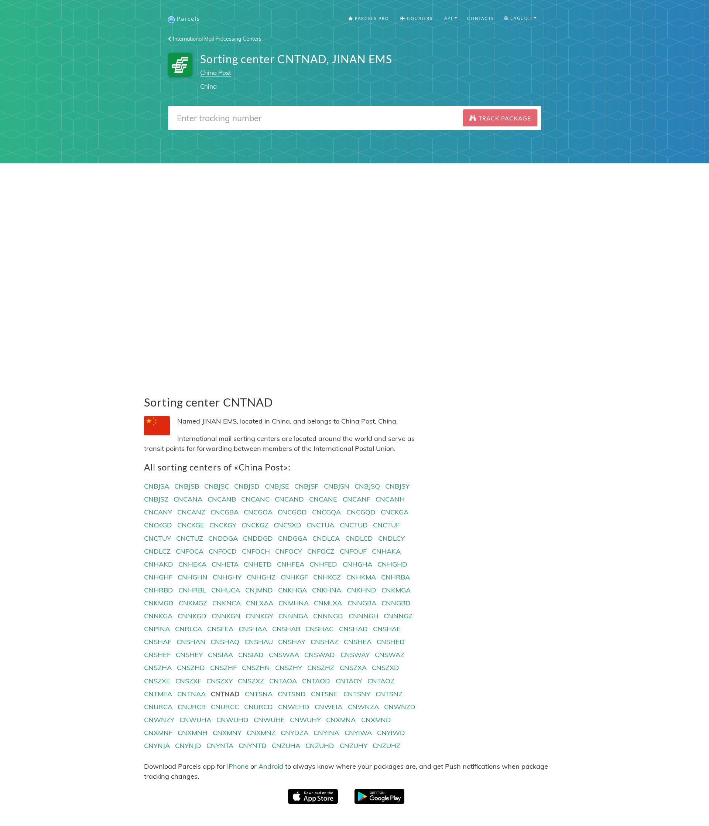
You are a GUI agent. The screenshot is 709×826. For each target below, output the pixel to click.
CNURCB (192, 707)
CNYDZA (294, 732)
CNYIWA (358, 732)
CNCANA (188, 499)
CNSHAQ (224, 642)
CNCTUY (157, 538)
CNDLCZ (157, 551)
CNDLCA (326, 538)
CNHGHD (392, 564)
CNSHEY (189, 654)
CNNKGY (259, 616)
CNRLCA (188, 629)
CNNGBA (361, 603)
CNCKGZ (255, 525)
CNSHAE (387, 629)
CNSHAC (319, 629)
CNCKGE (190, 525)
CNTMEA (158, 694)
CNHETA (225, 564)
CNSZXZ (251, 681)
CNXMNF (158, 732)
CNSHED (391, 642)
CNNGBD (396, 603)
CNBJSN (336, 486)
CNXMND (376, 719)
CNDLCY (391, 538)
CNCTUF (386, 525)
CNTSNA (259, 694)
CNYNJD (188, 745)
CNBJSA (156, 486)
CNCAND (289, 499)
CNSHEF (157, 654)
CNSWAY (355, 654)
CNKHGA (292, 590)
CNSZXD (385, 667)
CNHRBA (395, 577)
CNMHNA (293, 603)
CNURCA (158, 707)
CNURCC (225, 707)
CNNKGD (192, 616)
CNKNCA (226, 603)
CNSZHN (256, 667)
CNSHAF (157, 642)
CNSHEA (357, 642)
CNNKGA (158, 616)
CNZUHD (319, 745)
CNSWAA (284, 654)
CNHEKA (192, 564)
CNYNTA (219, 745)
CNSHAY (291, 642)
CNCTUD (354, 525)
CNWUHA (195, 719)
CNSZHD (191, 667)
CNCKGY (222, 525)
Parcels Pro (371, 18)
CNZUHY (353, 745)
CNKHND (361, 590)
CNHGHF (158, 577)
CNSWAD (319, 654)
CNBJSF (306, 486)
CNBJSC (216, 486)
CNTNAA (191, 694)
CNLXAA (259, 603)
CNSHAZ (324, 642)
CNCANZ (191, 512)
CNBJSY (397, 486)
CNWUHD (232, 719)
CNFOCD (223, 551)
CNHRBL (192, 590)
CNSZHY (288, 667)
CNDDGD (258, 538)
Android (270, 766)
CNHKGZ (327, 577)
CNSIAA (220, 654)
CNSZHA (158, 667)
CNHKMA (361, 577)
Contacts (480, 18)
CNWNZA (363, 707)
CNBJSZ (156, 499)
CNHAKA (386, 551)
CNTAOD (316, 681)
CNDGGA (292, 538)
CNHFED (323, 564)
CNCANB (222, 499)
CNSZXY (219, 681)
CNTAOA (283, 681)
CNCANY (158, 512)
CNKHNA (326, 590)
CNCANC (255, 499)
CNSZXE (157, 681)
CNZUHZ (386, 745)
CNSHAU (258, 642)
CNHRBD (158, 590)
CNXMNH (193, 732)
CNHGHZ (261, 577)
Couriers (419, 18)
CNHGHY (227, 577)
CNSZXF (188, 681)
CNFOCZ (320, 551)
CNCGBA (224, 512)
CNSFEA (220, 629)
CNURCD (258, 707)
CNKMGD (159, 603)
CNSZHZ (320, 667)
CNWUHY (305, 719)
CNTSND (292, 694)
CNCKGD (158, 525)
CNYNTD (253, 745)
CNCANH (390, 499)
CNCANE (323, 499)
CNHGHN (193, 577)
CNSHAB (286, 629)
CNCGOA (258, 512)
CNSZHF (223, 667)
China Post (215, 73)
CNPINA (157, 629)
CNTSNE (324, 694)
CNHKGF (294, 577)
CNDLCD (359, 538)
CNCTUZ (189, 538)
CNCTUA (320, 525)
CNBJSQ (367, 486)
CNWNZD (399, 707)
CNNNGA (293, 616)
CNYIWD (391, 732)
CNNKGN (226, 616)
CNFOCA (189, 551)
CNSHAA (253, 629)
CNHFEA (290, 564)
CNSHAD (353, 629)
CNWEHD (293, 707)
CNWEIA (328, 707)
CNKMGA (396, 590)
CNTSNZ (389, 694)
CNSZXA (353, 667)
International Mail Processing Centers (216, 38)
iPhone (238, 766)
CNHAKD (158, 564)
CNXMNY (227, 732)
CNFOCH (256, 551)
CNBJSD (247, 486)
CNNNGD (328, 616)
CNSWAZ (389, 654)
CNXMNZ (261, 732)
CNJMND (259, 590)
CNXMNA (341, 719)
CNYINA (326, 732)
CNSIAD (251, 654)
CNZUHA (286, 745)
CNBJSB (186, 486)
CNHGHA (357, 564)
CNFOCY (288, 551)
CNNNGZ (398, 616)
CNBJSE (277, 486)
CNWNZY (159, 719)
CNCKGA (394, 512)
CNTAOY (349, 681)
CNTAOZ (380, 681)
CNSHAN (191, 642)
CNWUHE (269, 719)
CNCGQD (361, 512)
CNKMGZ (193, 603)
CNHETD (258, 564)
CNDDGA (223, 538)
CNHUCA (225, 590)
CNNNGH (364, 616)
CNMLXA (328, 603)
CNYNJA (157, 745)
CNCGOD (292, 512)
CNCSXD (287, 525)
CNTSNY (356, 694)
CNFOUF (353, 551)
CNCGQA (326, 512)
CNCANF (356, 499)
